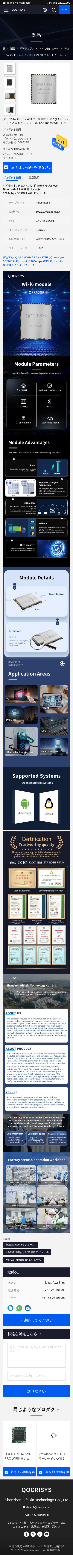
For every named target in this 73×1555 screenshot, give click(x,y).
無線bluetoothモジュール (20, 1244)
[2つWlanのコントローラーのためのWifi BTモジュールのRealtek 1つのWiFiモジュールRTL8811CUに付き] (19, 1435)
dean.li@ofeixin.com (19, 2)
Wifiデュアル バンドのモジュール (39, 48)
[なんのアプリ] (19, 1308)
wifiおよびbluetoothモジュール (23, 1259)
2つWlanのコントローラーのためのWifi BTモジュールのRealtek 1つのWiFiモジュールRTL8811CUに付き (19, 1456)
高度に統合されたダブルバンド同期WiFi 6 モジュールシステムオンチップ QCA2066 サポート (53, 1456)
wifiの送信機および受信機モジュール (27, 1252)
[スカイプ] (10, 1308)
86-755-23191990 (59, 2)
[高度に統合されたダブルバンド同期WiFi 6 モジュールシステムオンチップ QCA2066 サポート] (53, 1435)
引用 (64, 9)
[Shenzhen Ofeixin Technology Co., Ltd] (18, 9)
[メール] (27, 1308)
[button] (11, 113)
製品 (13, 48)
